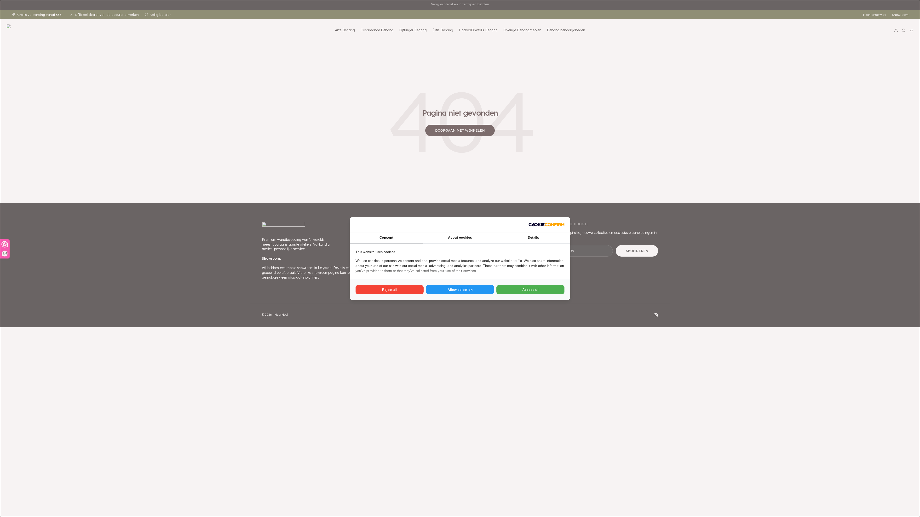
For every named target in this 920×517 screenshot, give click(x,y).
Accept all (530, 290)
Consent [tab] (386, 237)
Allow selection (460, 290)
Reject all (389, 290)
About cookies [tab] (460, 237)
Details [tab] (533, 237)
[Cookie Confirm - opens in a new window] (546, 224)
